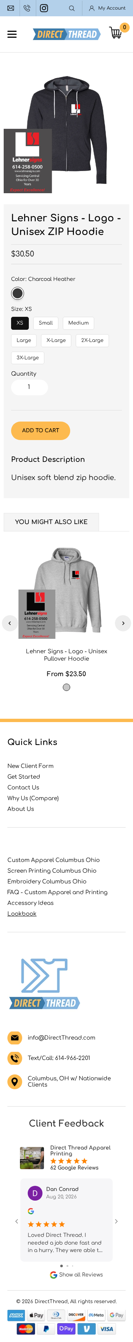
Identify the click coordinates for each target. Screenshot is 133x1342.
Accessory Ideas (30, 903)
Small (46, 321)
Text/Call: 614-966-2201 (59, 1058)
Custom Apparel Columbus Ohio (53, 860)
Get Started (23, 777)
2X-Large (92, 338)
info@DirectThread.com (11, 8)
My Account (112, 8)
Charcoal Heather (17, 293)
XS (20, 321)
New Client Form (30, 766)
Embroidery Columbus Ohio (46, 882)
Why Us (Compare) (33, 798)
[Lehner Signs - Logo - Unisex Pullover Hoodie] (66, 591)
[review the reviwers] (31, 1212)
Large (23, 338)
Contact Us (23, 788)
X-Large (56, 338)
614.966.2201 (28, 8)
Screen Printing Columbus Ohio (51, 871)
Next (123, 623)
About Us (20, 809)
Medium (78, 321)
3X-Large (28, 356)
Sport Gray (66, 687)
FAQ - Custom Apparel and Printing (57, 892)
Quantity (23, 374)
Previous (10, 623)
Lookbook (22, 914)
